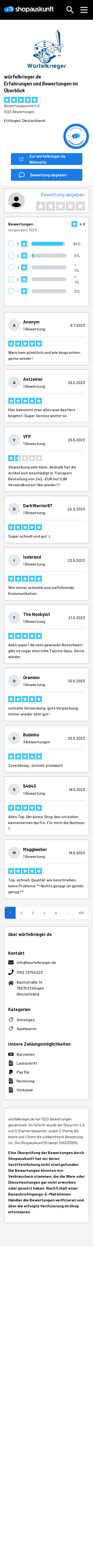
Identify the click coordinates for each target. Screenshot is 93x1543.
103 (81, 913)
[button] (70, 10)
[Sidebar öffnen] (84, 10)
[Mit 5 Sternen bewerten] (80, 206)
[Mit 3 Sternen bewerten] (60, 206)
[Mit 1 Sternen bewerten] (40, 206)
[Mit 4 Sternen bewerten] (70, 206)
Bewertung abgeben (63, 194)
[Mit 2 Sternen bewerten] (50, 206)
